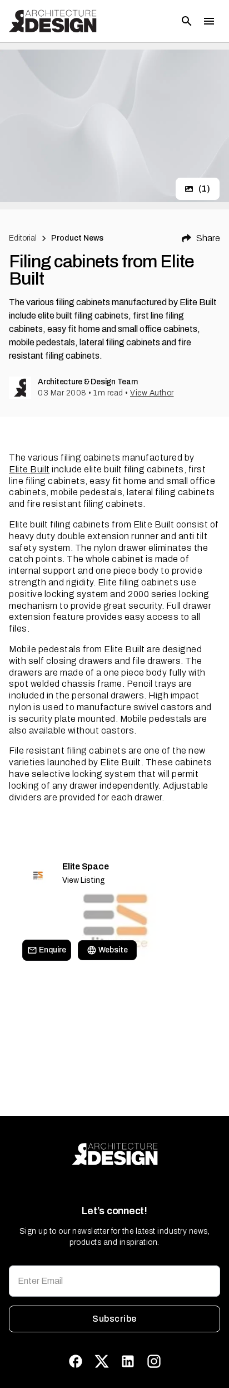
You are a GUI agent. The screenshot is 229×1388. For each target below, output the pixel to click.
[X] (101, 1361)
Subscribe (114, 1318)
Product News (77, 238)
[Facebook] (75, 1361)
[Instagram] (154, 1361)
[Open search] (187, 21)
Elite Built (29, 469)
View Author (152, 393)
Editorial (23, 238)
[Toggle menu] (209, 21)
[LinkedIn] (128, 1361)
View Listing (83, 880)
